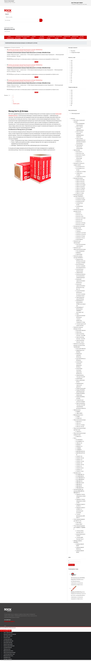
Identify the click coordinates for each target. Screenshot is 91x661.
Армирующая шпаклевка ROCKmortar (79, 355)
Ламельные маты (77, 410)
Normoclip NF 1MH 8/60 (81, 330)
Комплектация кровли (66, 37)
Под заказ (73, 50)
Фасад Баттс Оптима (80, 236)
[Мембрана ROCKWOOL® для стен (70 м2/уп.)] (78, 588)
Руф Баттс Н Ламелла (80, 188)
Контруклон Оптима (80, 198)
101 (71, 62)
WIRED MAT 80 (79, 486)
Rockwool (8, 51)
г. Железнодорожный (75, 113)
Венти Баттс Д (79, 214)
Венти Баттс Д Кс (79, 216)
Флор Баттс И (79, 161)
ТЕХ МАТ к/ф (78, 418)
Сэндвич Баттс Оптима (81, 171)
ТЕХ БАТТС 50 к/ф (79, 468)
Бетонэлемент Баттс (80, 166)
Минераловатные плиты (8, 650)
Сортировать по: (7, 47)
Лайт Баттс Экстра (80, 426)
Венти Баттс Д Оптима (80, 218)
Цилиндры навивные (8, 659)
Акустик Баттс (79, 151)
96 (71, 77)
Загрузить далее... (16, 103)
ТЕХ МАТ (78, 416)
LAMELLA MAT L (79, 413)
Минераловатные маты (78, 415)
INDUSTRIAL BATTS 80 (80, 451)
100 (71, 60)
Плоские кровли (33, 37)
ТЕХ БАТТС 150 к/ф (80, 464)
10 (13, 102)
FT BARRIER (78, 448)
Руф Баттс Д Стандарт (80, 184)
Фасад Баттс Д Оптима (30, 51)
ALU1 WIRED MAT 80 (80, 479)
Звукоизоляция (77, 150)
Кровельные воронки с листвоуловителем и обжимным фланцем (81, 276)
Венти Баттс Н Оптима (80, 222)
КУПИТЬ (36, 62)
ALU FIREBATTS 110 (80, 441)
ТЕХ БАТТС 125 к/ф (80, 461)
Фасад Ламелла (79, 239)
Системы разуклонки (41, 37)
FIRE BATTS (78, 444)
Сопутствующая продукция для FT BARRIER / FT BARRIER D (79, 527)
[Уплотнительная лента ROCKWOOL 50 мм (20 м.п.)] (78, 574)
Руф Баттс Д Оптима (80, 183)
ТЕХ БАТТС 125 (79, 459)
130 (71, 93)
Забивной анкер (79, 272)
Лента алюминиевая (80, 251)
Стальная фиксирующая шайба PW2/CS (80, 516)
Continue (9, 630)
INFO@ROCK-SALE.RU (9, 29)
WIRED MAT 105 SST (80, 482)
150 (71, 97)
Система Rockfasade (81, 37)
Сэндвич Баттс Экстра (80, 176)
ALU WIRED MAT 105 (80, 474)
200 (71, 103)
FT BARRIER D (79, 449)
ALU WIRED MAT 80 (80, 476)
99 (71, 82)
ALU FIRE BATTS (79, 439)
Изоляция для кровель (78, 178)
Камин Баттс (78, 436)
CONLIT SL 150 (79, 443)
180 (71, 102)
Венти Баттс (78, 213)
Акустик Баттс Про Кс (80, 155)
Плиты (75, 438)
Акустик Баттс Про (80, 153)
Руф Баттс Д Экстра (80, 186)
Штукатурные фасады (58, 37)
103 (71, 65)
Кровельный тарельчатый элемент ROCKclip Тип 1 (80, 281)
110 (71, 72)
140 (71, 95)
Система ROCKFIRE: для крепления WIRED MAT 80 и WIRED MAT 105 (79, 491)
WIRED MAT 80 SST (80, 487)
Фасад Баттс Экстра (80, 237)
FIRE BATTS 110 (79, 446)
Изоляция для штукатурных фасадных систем (18, 51)
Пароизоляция (79, 254)
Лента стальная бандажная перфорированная (80, 128)
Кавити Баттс (79, 421)
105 (71, 69)
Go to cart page (3, 630)
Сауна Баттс (78, 431)
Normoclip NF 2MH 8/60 (81, 348)
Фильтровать (71, 564)
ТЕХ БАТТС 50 (79, 466)
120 (71, 92)
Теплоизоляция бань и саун (9, 654)
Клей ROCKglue (79, 378)
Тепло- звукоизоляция (10, 37)
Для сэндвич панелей (26, 37)
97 (71, 78)
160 (71, 98)
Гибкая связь (79, 332)
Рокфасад (78, 231)
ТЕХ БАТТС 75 (79, 469)
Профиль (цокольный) (80, 388)
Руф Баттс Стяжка (80, 193)
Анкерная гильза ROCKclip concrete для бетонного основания (80, 261)
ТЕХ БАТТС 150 (79, 463)
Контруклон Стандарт (80, 199)
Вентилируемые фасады (51, 37)
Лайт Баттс (78, 423)
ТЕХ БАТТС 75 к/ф (79, 471)
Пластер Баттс (79, 229)
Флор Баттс (78, 160)
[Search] (41, 20)
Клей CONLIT (78, 522)
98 (71, 80)
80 (71, 105)
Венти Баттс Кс (79, 219)
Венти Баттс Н (79, 221)
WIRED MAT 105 (79, 481)
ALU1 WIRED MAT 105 (80, 477)
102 (71, 64)
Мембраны (78, 252)
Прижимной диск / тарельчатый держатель (80, 385)
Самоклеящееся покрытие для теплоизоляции (79, 146)
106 (71, 70)
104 (71, 67)
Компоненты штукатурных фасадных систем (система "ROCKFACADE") (79, 345)
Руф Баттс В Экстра (80, 181)
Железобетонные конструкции (19, 37)
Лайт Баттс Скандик (80, 424)
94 (71, 73)
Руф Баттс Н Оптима (80, 189)
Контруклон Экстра (80, 201)
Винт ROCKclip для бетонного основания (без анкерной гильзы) (80, 266)
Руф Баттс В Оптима (80, 179)
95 (71, 75)
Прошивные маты (77, 472)
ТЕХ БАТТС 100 (79, 456)
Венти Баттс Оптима (80, 224)
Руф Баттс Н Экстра (80, 191)
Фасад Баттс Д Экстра (81, 234)
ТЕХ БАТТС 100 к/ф (80, 458)
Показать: (6, 95)
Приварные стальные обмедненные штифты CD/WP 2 (81, 496)
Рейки (77, 314)
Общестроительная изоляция (80, 419)
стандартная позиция (75, 52)
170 (71, 100)
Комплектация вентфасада (74, 37)
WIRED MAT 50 (79, 484)
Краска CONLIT (79, 524)
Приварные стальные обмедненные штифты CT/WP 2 (81, 501)
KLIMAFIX (78, 411)
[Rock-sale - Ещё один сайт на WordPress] (7, 11)
